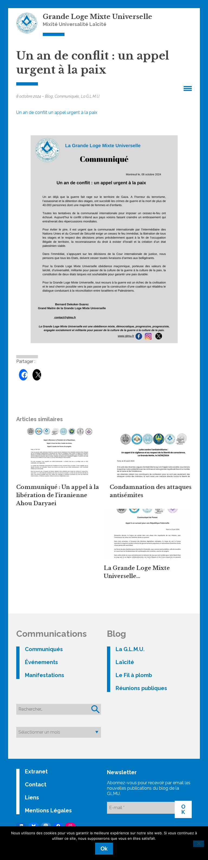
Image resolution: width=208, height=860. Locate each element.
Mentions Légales (48, 810)
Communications (51, 634)
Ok (104, 848)
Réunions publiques (141, 688)
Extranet (36, 771)
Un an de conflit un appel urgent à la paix (56, 112)
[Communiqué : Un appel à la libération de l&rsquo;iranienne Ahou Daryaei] (60, 453)
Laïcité (125, 662)
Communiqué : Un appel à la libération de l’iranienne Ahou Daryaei (57, 495)
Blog (49, 96)
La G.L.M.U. (90, 96)
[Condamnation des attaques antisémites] (153, 453)
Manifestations (44, 675)
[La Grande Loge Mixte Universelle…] (147, 534)
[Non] (198, 844)
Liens (32, 797)
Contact (35, 784)
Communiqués (67, 96)
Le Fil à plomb (134, 675)
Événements (41, 662)
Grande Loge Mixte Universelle (97, 17)
